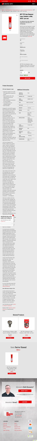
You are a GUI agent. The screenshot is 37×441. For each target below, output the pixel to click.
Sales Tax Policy (6, 430)
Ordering (5, 423)
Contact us (3, 221)
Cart (34, 1)
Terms (4, 428)
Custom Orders (17, 428)
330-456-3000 (5, 1)
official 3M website (6, 286)
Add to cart (27, 78)
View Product (11, 373)
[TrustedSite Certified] (30, 436)
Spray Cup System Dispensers (26, 9)
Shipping (5, 425)
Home (3, 9)
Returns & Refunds (7, 426)
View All (18, 350)
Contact (15, 425)
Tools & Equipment (8, 9)
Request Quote (24, 390)
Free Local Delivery (18, 430)
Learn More (24, 402)
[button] (17, 15)
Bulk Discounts (17, 426)
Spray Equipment (16, 9)
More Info (30, 36)
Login (30, 1)
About (15, 423)
